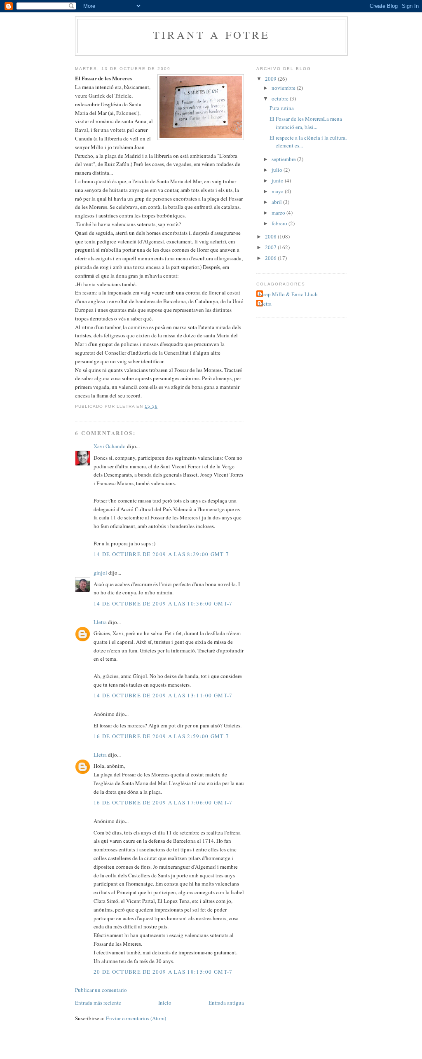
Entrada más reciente (98, 1002)
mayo (278, 191)
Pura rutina (282, 108)
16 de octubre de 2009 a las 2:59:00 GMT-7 (161, 736)
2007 (271, 247)
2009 (271, 78)
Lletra (100, 622)
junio (278, 180)
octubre (281, 98)
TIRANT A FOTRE (211, 35)
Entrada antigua (226, 1002)
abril (277, 202)
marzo (279, 212)
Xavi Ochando (110, 446)
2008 (271, 236)
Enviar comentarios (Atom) (136, 1018)
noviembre (284, 87)
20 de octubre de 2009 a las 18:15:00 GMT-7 (163, 971)
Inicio (164, 1002)
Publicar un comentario (101, 990)
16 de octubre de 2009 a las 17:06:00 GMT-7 (163, 802)
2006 (271, 258)
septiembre (284, 159)
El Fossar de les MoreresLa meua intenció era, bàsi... (306, 123)
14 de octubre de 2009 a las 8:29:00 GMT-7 (161, 554)
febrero (280, 223)
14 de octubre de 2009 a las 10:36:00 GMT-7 (163, 603)
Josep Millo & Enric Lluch (288, 294)
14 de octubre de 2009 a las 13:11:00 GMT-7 (163, 695)
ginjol (100, 572)
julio (278, 169)
